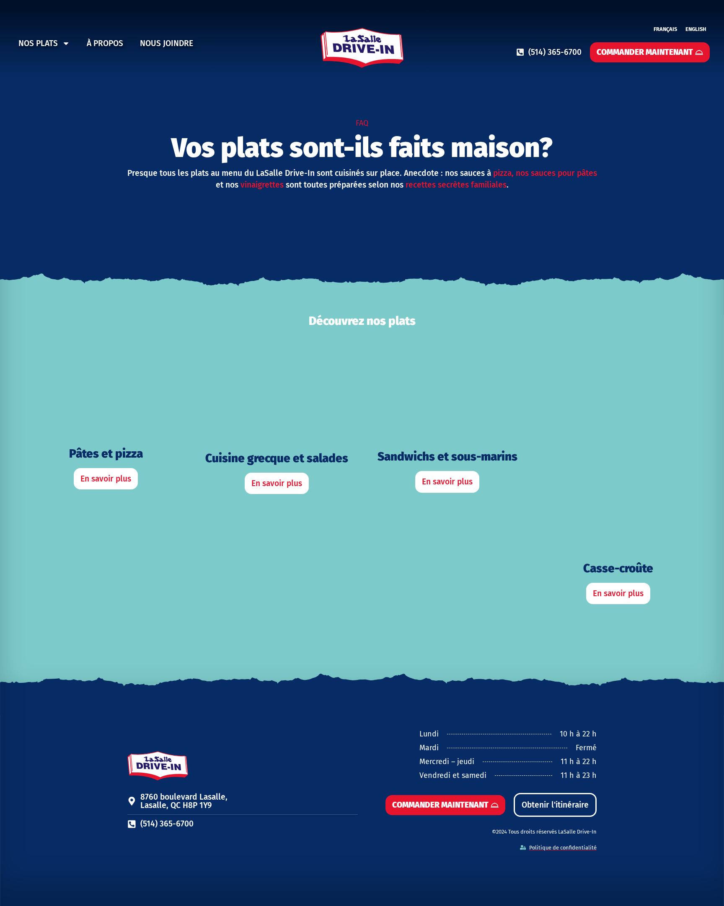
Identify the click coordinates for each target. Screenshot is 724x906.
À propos (105, 43)
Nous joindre (166, 43)
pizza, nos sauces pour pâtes (545, 173)
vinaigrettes (262, 185)
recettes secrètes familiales (455, 185)
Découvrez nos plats (362, 321)
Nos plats (38, 43)
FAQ (362, 123)
